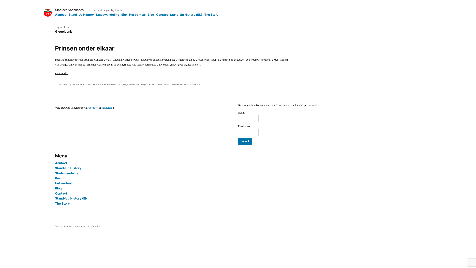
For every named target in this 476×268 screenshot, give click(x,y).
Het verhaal (137, 15)
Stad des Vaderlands (69, 10)
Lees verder (64, 73)
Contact (162, 15)
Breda (98, 84)
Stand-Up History (81, 15)
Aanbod (60, 15)
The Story (211, 15)
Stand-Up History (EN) (186, 15)
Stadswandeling (107, 15)
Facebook (92, 107)
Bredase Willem (109, 84)
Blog (151, 15)
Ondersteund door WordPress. (89, 226)
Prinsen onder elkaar (84, 48)
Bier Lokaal (157, 84)
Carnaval (167, 84)
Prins (186, 84)
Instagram (107, 107)
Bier (124, 15)
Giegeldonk (177, 84)
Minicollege (123, 84)
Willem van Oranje (137, 84)
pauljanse (62, 84)
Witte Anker (195, 84)
